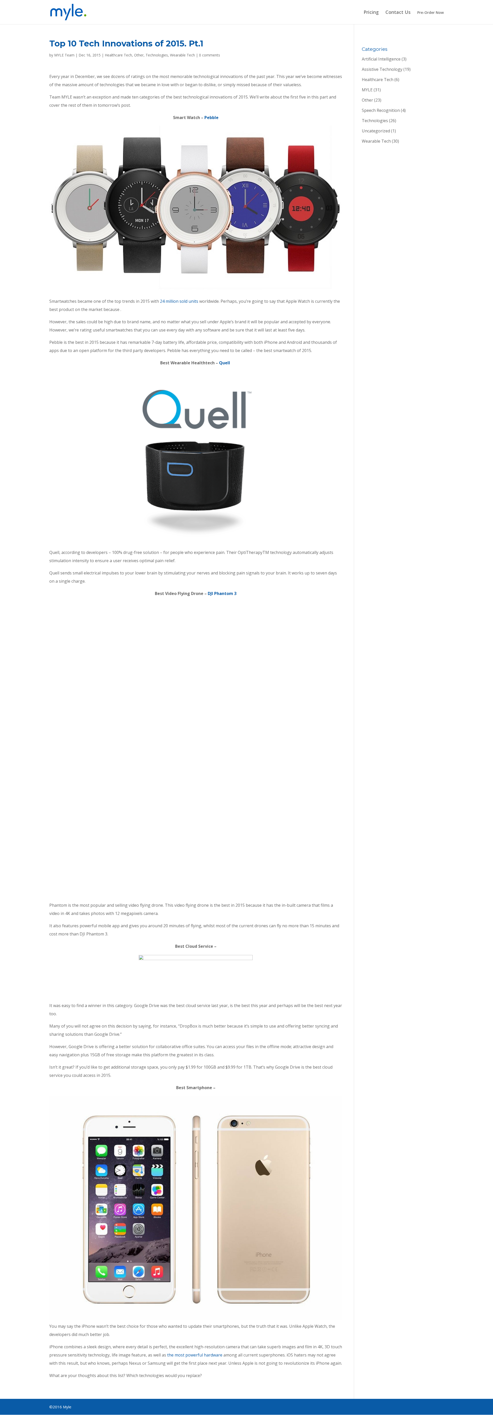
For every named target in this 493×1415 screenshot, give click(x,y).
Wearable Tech (182, 55)
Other (139, 55)
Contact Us (398, 12)
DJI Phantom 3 (222, 593)
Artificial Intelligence (381, 59)
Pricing (371, 12)
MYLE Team (64, 55)
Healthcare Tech (118, 55)
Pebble (211, 117)
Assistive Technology (382, 69)
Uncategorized (376, 131)
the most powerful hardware (194, 1355)
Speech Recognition (381, 110)
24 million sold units (179, 301)
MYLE (367, 90)
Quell (225, 363)
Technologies (157, 55)
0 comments (209, 55)
